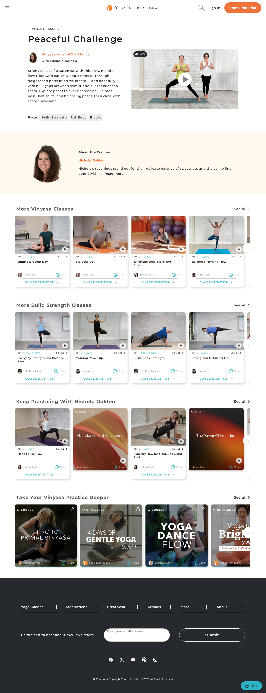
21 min (83, 54)
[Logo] (133, 8)
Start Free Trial (242, 8)
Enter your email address (125, 631)
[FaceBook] (110, 659)
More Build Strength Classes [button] (53, 305)
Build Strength (54, 117)
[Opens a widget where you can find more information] (251, 686)
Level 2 (67, 54)
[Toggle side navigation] (7, 8)
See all (240, 209)
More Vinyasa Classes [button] (44, 209)
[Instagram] (155, 659)
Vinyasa (49, 54)
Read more (114, 173)
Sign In (215, 8)
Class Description (39, 282)
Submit (212, 635)
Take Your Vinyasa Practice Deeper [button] (62, 497)
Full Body (78, 117)
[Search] (202, 8)
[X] (122, 659)
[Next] (248, 248)
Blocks (95, 117)
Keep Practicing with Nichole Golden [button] (65, 401)
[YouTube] (133, 659)
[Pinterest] (144, 659)
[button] (65, 249)
